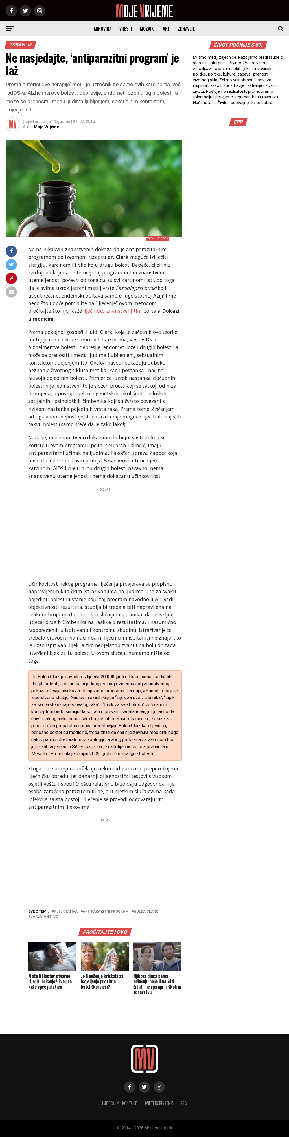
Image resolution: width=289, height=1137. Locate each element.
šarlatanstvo (44, 916)
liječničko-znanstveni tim (112, 310)
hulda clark (146, 911)
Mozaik (147, 28)
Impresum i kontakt (119, 1103)
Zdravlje (186, 28)
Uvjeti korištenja (159, 1103)
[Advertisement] (104, 532)
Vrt (166, 28)
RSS (183, 1103)
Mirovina (102, 28)
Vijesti (125, 28)
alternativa (66, 911)
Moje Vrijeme (46, 127)
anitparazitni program (106, 911)
